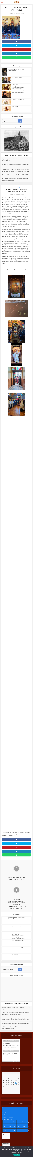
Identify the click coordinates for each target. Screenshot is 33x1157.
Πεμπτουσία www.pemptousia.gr (16, 155)
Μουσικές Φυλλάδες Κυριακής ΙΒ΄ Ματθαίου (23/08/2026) (15, 175)
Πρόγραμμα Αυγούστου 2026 (17, 99)
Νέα (14, 187)
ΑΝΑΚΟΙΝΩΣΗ (15, 106)
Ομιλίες (18, 187)
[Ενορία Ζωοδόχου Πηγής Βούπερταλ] (16, 1)
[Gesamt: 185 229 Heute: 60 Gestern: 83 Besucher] (6, 1140)
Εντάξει (17, 1154)
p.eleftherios (21, 13)
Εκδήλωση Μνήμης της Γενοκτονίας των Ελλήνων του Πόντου (16, 69)
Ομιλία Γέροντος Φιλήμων (17, 77)
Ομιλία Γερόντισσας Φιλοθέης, (18, 92)
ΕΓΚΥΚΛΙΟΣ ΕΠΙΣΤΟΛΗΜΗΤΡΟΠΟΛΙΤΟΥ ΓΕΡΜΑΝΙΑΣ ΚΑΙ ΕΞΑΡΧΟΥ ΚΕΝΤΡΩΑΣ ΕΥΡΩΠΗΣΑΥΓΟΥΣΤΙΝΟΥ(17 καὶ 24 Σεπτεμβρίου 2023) (15, 1033)
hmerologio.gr (16, 1061)
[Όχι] (28, 1151)
